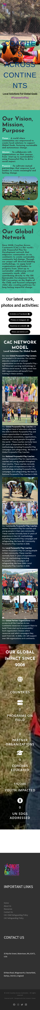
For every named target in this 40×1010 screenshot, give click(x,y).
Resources (8, 909)
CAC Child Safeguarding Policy (16, 915)
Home (6, 903)
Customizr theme (30, 998)
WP (12, 998)
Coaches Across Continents (19, 993)
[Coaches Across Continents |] (4, 4)
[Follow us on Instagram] (18, 1004)
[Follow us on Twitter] (22, 1004)
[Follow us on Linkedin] (26, 1004)
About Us (7, 906)
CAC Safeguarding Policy (13, 918)
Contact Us (8, 912)
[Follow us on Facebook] (14, 1004)
